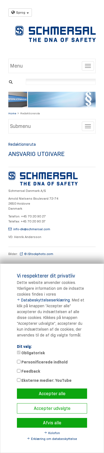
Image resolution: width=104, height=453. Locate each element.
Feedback (30, 371)
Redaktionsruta (30, 113)
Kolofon (54, 433)
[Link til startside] (55, 34)
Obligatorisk (33, 352)
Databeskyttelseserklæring (45, 300)
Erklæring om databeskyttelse (54, 439)
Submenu (20, 126)
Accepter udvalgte (52, 408)
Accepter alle (52, 393)
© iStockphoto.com (38, 254)
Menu (16, 66)
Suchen (10, 81)
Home (12, 113)
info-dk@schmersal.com (31, 229)
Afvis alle (52, 422)
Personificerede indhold (44, 362)
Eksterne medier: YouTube (46, 380)
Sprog (20, 12)
